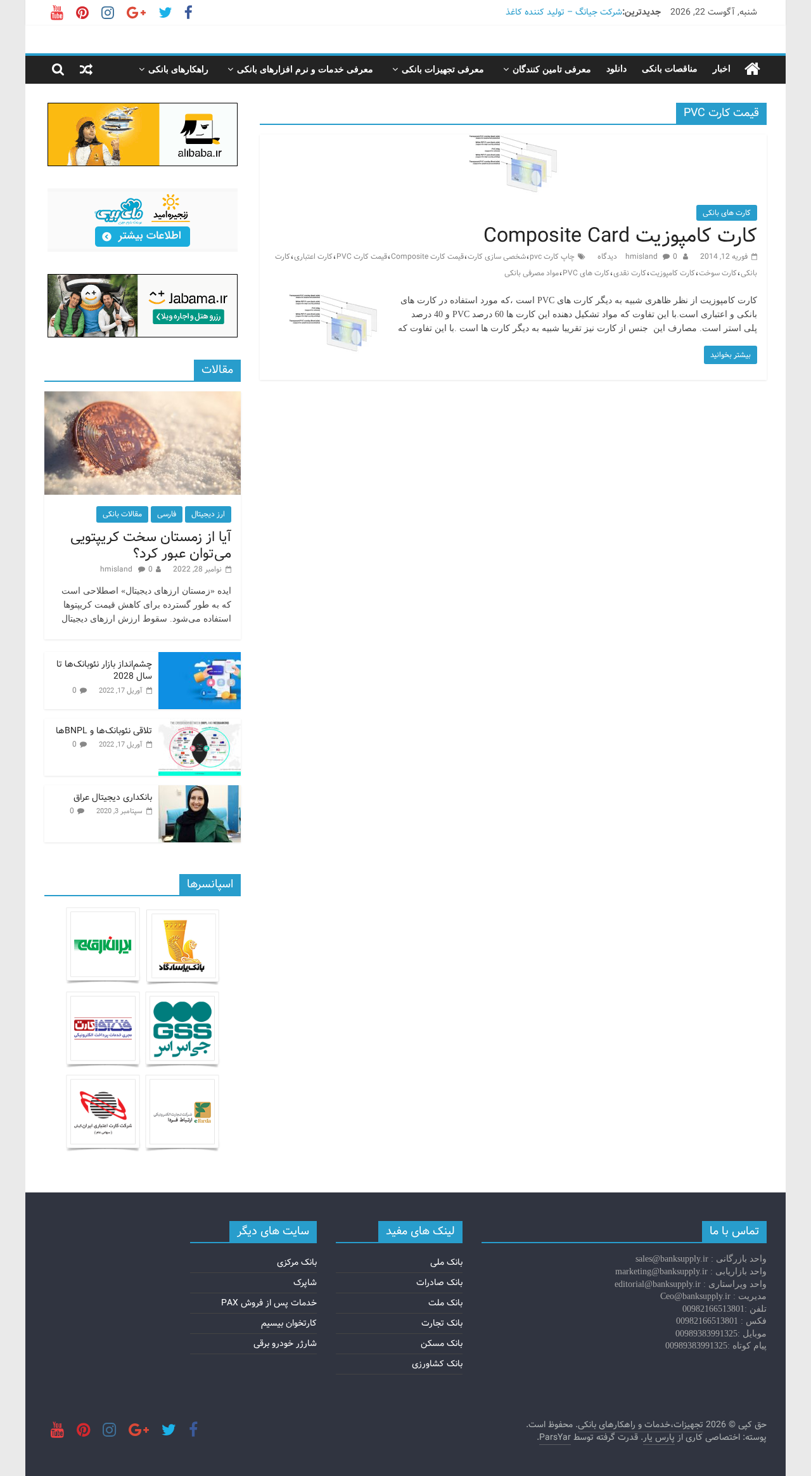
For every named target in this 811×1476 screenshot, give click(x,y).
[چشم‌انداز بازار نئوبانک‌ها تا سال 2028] (199, 659)
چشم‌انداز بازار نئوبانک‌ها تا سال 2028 (104, 670)
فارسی (166, 514)
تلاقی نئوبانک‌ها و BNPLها (104, 731)
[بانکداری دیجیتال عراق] (199, 792)
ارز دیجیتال (208, 514)
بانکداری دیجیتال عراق (112, 797)
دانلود (616, 69)
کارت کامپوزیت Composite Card (620, 236)
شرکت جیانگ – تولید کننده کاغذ (564, 12)
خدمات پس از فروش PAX (269, 1303)
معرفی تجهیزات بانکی (443, 69)
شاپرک (305, 1283)
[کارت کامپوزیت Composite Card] (513, 142)
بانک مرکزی (297, 1262)
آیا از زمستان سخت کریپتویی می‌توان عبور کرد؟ (150, 545)
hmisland (642, 257)
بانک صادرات (439, 1283)
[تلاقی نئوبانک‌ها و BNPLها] (199, 726)
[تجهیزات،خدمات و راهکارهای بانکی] (752, 69)
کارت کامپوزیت (672, 273)
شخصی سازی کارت (497, 257)
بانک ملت (445, 1303)
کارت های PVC (586, 273)
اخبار (722, 69)
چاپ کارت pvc (552, 257)
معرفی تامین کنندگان (552, 69)
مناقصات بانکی (670, 69)
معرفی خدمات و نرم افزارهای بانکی (305, 69)
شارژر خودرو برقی (285, 1343)
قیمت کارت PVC (361, 257)
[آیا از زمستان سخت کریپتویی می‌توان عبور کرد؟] (142, 398)
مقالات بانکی (122, 514)
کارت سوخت (718, 273)
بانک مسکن (442, 1343)
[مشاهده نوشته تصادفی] (86, 69)
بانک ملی (446, 1262)
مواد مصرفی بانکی (531, 273)
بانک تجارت (442, 1323)
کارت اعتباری (313, 257)
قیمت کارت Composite (427, 257)
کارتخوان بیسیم (289, 1323)
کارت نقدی (629, 273)
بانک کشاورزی (437, 1364)
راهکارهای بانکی (178, 69)
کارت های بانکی (727, 213)
